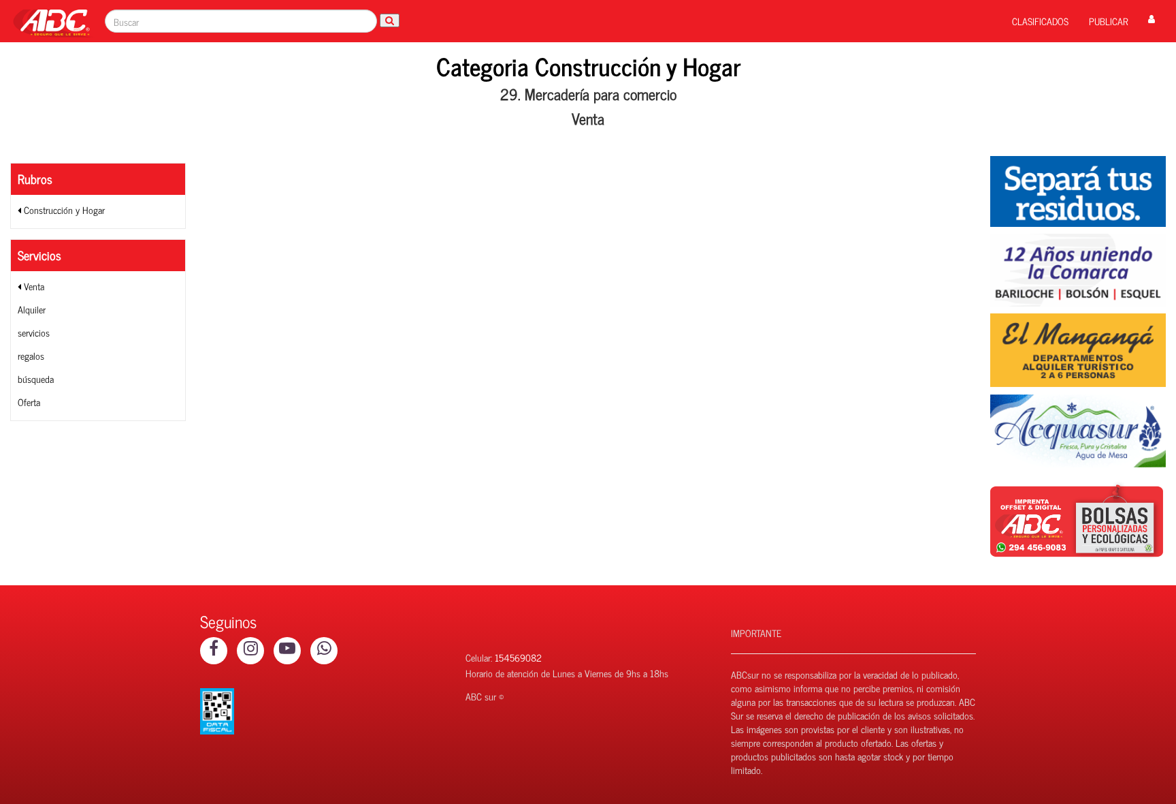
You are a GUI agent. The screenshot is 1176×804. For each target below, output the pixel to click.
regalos (31, 355)
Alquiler (32, 309)
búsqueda (36, 378)
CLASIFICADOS (1040, 21)
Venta (32, 286)
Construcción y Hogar (63, 209)
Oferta (29, 401)
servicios (34, 332)
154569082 (518, 657)
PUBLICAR (1108, 21)
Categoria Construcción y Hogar (588, 66)
